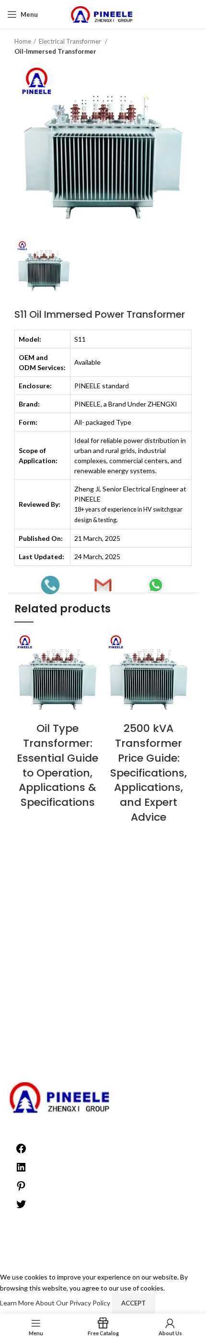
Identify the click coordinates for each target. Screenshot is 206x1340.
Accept (133, 1303)
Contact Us (103, 981)
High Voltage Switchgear (103, 1052)
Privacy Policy (103, 910)
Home (22, 41)
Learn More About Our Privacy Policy (56, 1303)
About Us (103, 901)
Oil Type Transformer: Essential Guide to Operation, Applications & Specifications (57, 765)
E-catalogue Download (103, 952)
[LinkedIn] (21, 1170)
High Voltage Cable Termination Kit (103, 1033)
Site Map (103, 971)
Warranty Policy (103, 929)
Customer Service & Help (103, 962)
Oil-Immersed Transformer (55, 51)
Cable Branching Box (103, 1005)
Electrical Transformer (71, 41)
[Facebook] (21, 1152)
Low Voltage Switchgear (103, 1061)
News (103, 1070)
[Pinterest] (21, 1189)
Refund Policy (103, 919)
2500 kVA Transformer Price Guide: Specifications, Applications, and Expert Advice (148, 773)
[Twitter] (21, 1207)
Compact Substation (103, 1014)
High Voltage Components (103, 1042)
